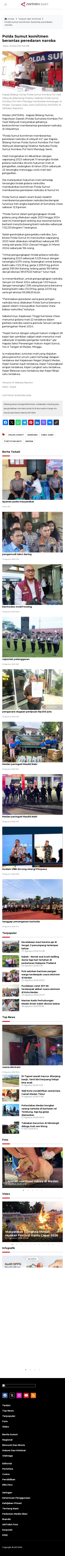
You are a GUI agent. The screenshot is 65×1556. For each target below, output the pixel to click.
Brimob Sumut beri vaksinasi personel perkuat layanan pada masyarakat (30, 500)
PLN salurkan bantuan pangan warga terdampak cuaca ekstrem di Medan (40, 974)
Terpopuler (9, 933)
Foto (5, 1139)
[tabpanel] (32, 1167)
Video (6, 1193)
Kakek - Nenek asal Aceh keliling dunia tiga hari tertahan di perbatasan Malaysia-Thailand (40, 959)
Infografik (8, 1248)
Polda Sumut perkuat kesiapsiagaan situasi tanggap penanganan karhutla (28, 920)
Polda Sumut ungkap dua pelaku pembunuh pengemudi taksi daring (29, 553)
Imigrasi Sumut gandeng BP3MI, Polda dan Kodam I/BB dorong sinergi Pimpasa (28, 867)
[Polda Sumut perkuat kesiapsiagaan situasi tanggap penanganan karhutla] (32, 899)
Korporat (7, 1529)
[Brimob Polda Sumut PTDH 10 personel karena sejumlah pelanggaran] (32, 636)
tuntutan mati (13, 441)
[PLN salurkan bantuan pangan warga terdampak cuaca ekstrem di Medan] (10, 975)
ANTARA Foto (10, 1524)
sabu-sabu (47, 435)
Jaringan (7, 1492)
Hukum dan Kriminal (30, 18)
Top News (8, 1017)
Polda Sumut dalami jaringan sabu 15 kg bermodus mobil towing (26, 605)
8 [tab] (43, 1244)
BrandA (6, 1519)
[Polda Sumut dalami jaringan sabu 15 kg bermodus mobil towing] (32, 584)
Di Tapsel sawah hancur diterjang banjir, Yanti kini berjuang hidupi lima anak (40, 1079)
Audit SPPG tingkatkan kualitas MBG (29, 1358)
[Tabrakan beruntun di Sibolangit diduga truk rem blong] (10, 1127)
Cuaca (6, 1474)
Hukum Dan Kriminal (14, 1450)
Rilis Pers (7, 1484)
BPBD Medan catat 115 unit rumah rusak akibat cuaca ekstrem (30, 1065)
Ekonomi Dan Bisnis (13, 1445)
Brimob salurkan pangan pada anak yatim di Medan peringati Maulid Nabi (29, 762)
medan (29, 441)
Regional (7, 1439)
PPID (5, 1535)
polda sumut (16, 435)
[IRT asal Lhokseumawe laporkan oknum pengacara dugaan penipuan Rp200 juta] (32, 689)
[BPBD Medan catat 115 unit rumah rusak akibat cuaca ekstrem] (32, 1044)
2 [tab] (27, 1190)
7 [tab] (39, 1244)
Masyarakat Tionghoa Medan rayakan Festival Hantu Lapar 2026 (31, 1233)
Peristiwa (7, 1468)
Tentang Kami (10, 1508)
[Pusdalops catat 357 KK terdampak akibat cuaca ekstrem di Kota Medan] (10, 990)
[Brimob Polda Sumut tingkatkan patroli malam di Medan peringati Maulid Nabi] (32, 794)
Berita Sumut (10, 1434)
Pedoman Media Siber (15, 1513)
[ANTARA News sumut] (36, 4)
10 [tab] (52, 1244)
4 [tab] (37, 1190)
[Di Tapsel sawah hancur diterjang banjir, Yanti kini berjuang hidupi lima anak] (10, 1080)
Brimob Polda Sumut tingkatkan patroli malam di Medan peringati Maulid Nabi (32, 815)
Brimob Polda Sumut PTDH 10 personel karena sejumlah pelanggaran (30, 657)
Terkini (6, 1405)
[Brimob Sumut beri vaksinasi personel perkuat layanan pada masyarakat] (32, 479)
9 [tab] (48, 1244)
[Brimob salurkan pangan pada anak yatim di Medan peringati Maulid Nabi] (32, 741)
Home (11, 18)
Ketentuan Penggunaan (16, 1498)
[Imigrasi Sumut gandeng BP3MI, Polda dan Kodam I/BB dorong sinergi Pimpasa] (32, 846)
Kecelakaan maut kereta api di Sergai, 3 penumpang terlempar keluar (39, 945)
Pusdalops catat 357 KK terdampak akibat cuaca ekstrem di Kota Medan (40, 989)
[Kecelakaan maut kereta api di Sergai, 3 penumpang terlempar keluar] (10, 946)
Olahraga (7, 1455)
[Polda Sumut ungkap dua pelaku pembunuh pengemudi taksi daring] (32, 531)
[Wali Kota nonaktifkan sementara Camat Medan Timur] (10, 1095)
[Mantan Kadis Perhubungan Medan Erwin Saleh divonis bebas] (10, 1005)
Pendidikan (8, 1479)
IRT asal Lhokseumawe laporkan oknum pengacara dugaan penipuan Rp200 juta (27, 710)
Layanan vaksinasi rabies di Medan (31, 1181)
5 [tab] (41, 1190)
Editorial (7, 1463)
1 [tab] (23, 1190)
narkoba (33, 435)
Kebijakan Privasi (12, 1503)
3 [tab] (32, 1190)
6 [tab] (34, 1244)
